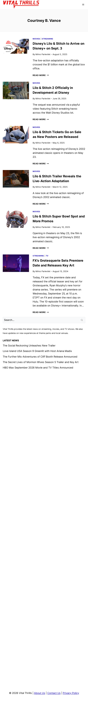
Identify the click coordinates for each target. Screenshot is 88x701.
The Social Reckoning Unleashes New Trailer (29, 345)
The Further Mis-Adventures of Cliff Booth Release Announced (40, 356)
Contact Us (54, 693)
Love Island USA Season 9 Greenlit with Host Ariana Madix (37, 351)
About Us (39, 693)
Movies (36, 39)
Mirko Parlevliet (43, 54)
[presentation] (16, 46)
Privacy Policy (71, 693)
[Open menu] (83, 4)
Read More (41, 75)
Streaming (47, 39)
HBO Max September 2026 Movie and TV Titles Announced (38, 367)
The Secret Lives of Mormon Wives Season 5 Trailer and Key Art (40, 362)
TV (47, 256)
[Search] (82, 320)
